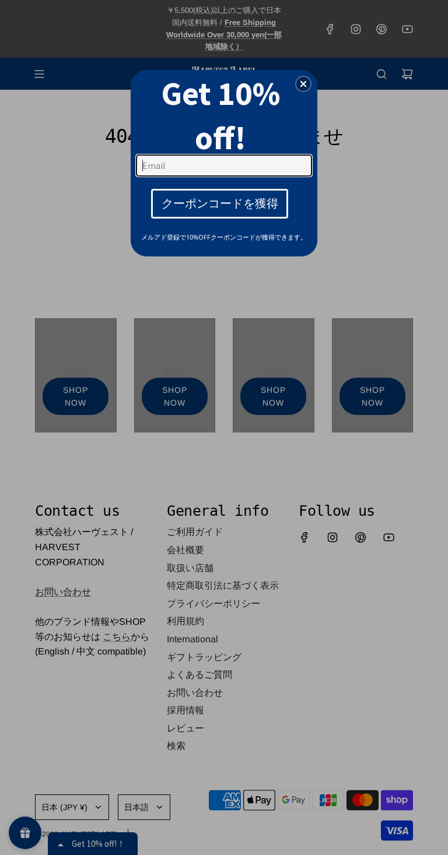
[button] (303, 84)
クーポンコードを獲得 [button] (220, 203)
